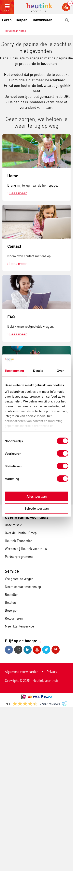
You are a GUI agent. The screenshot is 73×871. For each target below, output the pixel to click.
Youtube (37, 650)
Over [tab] (60, 370)
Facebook (9, 650)
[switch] (62, 453)
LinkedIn (28, 650)
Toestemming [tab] (14, 370)
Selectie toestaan (37, 508)
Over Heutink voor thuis (26, 517)
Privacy (52, 672)
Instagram (19, 650)
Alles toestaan (37, 496)
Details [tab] (38, 370)
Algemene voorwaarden (21, 672)
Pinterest (56, 650)
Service (12, 571)
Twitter (47, 650)
